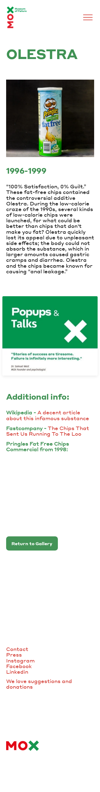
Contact (17, 649)
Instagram (20, 660)
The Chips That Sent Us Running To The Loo (47, 431)
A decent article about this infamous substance (47, 415)
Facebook (19, 666)
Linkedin (17, 671)
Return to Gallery (31, 543)
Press (14, 654)
